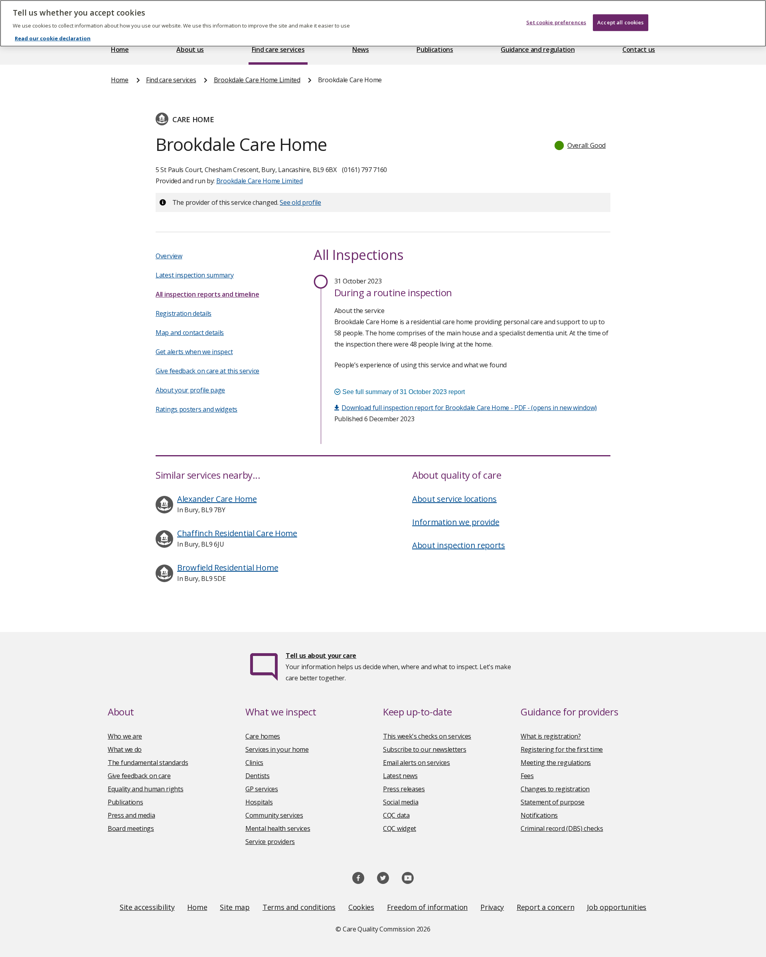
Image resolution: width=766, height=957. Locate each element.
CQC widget (399, 828)
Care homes (262, 736)
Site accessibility (147, 907)
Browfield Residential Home (227, 567)
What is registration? (551, 736)
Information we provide (455, 522)
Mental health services (277, 828)
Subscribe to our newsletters (424, 749)
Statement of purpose (552, 802)
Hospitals (258, 802)
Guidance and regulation (537, 49)
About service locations (454, 498)
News (360, 49)
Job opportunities (616, 907)
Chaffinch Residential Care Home (237, 533)
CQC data (396, 815)
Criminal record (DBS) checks (562, 828)
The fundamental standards (148, 762)
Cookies (361, 907)
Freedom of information (427, 907)
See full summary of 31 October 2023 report (403, 391)
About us (190, 49)
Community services (274, 815)
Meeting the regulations (556, 762)
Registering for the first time (562, 749)
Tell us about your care (321, 655)
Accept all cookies (620, 22)
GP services (261, 789)
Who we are (125, 736)
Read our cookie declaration (53, 38)
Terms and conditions (299, 907)
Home (120, 49)
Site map (235, 907)
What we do (125, 749)
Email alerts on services (416, 762)
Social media (400, 802)
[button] (580, 145)
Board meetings (131, 828)
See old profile (300, 202)
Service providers (270, 841)
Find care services (278, 49)
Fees (527, 775)
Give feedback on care (139, 775)
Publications (435, 49)
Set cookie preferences (556, 22)
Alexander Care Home (217, 498)
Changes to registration (555, 789)
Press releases (404, 789)
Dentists (257, 775)
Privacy (492, 907)
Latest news (400, 775)
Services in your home (277, 749)
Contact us (638, 49)
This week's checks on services (427, 736)
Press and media (131, 815)
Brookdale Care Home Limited (257, 79)
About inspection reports (458, 545)
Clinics (254, 762)
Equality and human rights (146, 789)
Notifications (539, 815)
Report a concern (545, 907)
